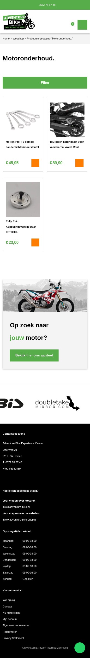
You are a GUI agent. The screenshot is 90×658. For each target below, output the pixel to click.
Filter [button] (45, 82)
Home (6, 38)
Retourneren (10, 631)
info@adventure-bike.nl (16, 506)
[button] (79, 163)
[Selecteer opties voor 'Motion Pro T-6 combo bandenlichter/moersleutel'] (35, 163)
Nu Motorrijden (11, 612)
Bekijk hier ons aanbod (34, 355)
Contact (7, 606)
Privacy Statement (13, 638)
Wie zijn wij (9, 600)
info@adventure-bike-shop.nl (19, 519)
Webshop (18, 38)
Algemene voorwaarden (16, 625)
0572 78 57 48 (46, 4)
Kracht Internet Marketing (53, 647)
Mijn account (10, 619)
